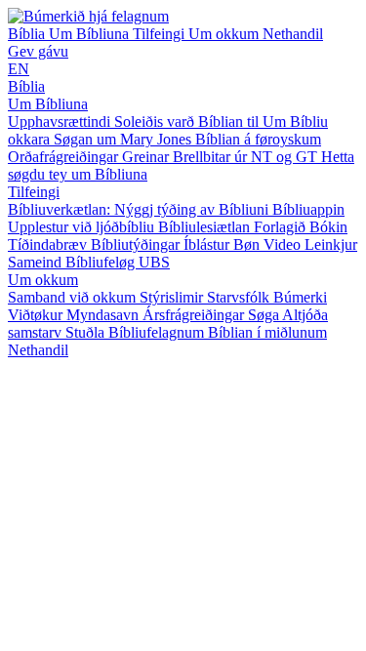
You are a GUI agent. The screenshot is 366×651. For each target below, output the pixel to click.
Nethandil (293, 33)
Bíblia (28, 33)
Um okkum (225, 33)
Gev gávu (38, 51)
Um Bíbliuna (91, 33)
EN (18, 69)
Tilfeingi (160, 33)
